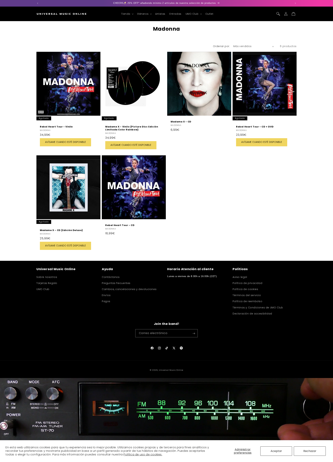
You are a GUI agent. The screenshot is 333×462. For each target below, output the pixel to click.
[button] (127, 13)
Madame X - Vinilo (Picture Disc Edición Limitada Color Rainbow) (131, 128)
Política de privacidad (247, 283)
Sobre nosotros (46, 277)
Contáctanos (111, 277)
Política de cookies (245, 289)
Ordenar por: (221, 46)
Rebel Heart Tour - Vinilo (56, 126)
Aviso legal (240, 277)
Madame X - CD (181, 121)
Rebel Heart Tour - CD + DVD (255, 126)
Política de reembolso (247, 301)
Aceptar (276, 451)
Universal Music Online (171, 370)
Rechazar (309, 451)
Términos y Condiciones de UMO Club (258, 307)
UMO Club (42, 289)
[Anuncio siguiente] (295, 3)
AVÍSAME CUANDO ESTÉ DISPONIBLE (65, 142)
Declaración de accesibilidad (252, 313)
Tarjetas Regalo (46, 283)
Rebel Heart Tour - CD (120, 225)
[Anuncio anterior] (37, 3)
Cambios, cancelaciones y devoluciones (129, 289)
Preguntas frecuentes (116, 283)
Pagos (106, 301)
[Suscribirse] (194, 333)
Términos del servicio (247, 295)
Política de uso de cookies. (142, 454)
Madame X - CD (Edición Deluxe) (61, 230)
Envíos (106, 295)
